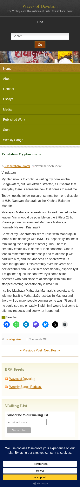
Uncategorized (13, 339)
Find (40, 22)
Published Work (14, 119)
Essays (8, 99)
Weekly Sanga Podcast (25, 386)
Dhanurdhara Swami (17, 165)
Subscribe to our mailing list (27, 415)
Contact (8, 89)
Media (7, 109)
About (7, 78)
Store (6, 129)
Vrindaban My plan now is (21, 153)
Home (7, 68)
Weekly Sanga (13, 140)
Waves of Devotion (40, 6)
